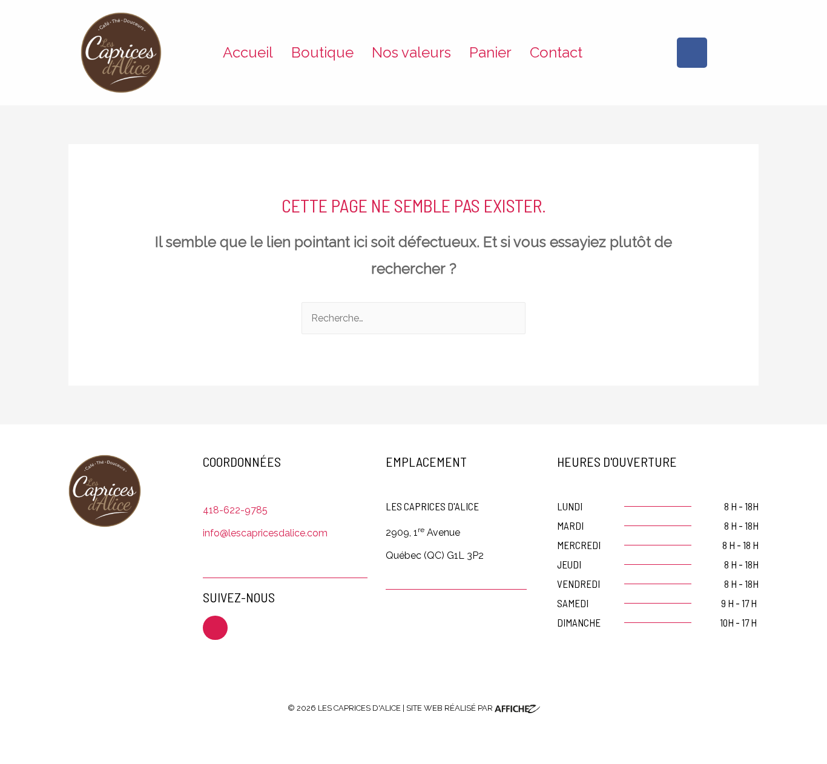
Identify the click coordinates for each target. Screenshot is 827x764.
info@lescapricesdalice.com (265, 533)
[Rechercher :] (413, 318)
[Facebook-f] (215, 628)
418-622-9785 (235, 510)
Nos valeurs (411, 52)
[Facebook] (692, 53)
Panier (490, 52)
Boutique (322, 52)
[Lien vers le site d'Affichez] (517, 708)
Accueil (248, 52)
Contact (556, 52)
